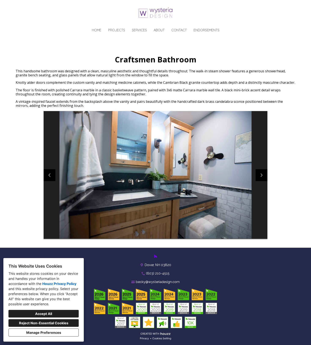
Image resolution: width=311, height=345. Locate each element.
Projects (116, 30)
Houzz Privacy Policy (59, 284)
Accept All (43, 314)
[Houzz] (155, 256)
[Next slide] (261, 175)
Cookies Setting (161, 338)
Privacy (144, 338)
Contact (179, 30)
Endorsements (206, 30)
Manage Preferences (43, 332)
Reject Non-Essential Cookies (43, 323)
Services (139, 30)
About (159, 30)
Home (96, 30)
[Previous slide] (49, 175)
